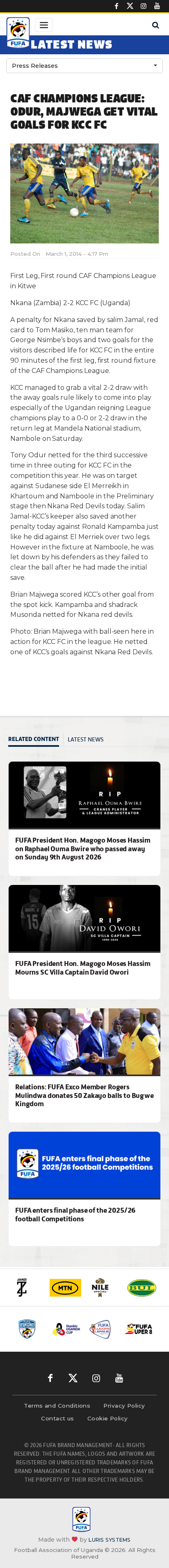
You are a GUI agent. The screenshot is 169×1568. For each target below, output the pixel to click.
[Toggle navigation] (44, 25)
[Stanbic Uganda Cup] (66, 1329)
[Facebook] (116, 6)
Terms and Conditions (57, 1405)
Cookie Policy (107, 1418)
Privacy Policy (124, 1405)
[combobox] (84, 66)
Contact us (57, 1418)
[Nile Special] (103, 1287)
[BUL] (142, 1287)
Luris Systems (109, 1540)
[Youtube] (157, 6)
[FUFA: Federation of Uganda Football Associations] (18, 34)
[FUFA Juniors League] (102, 1329)
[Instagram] (143, 6)
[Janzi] (27, 1287)
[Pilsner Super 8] (138, 1329)
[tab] (36, 740)
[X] (130, 6)
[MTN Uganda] (65, 1288)
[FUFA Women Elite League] (30, 1329)
